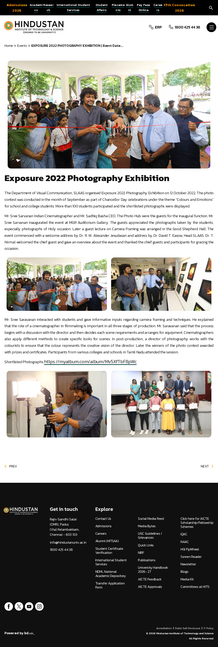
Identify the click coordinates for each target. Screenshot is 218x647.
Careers (100, 533)
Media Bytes (147, 526)
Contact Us (103, 519)
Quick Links (146, 545)
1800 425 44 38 (187, 27)
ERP (158, 27)
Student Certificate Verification (109, 551)
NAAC (185, 542)
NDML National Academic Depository (110, 574)
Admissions (103, 526)
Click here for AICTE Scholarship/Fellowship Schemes (197, 523)
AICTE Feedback (150, 579)
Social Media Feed (151, 519)
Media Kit (187, 579)
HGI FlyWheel (190, 549)
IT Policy (209, 628)
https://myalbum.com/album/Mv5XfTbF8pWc (90, 361)
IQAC (184, 534)
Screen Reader (191, 557)
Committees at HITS (195, 587)
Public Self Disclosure (187, 628)
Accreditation (164, 628)
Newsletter (188, 564)
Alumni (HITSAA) (107, 541)
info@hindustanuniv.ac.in (68, 542)
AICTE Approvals (150, 587)
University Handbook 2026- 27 (153, 570)
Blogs (184, 572)
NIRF (141, 553)
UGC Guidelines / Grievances (150, 535)
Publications (146, 560)
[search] (211, 7)
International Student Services (111, 562)
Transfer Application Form (110, 585)
